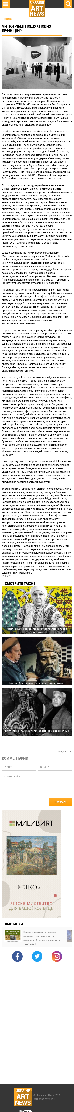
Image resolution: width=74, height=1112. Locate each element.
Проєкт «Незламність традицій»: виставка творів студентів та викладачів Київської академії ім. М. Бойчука (42, 936)
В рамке (8, 19)
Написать (60, 802)
